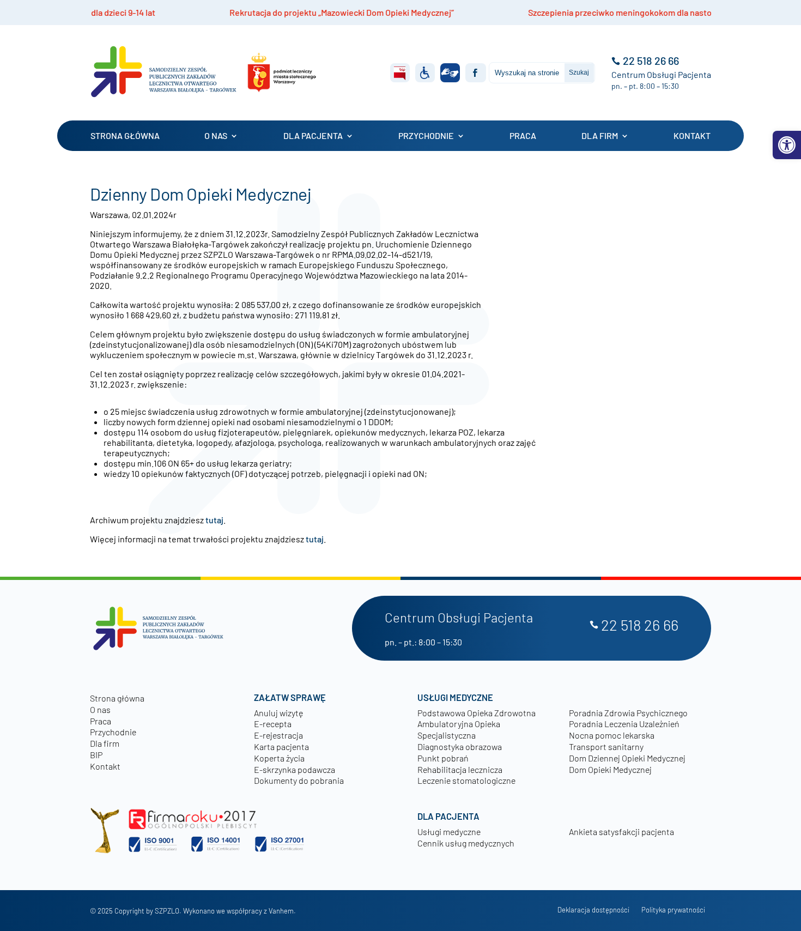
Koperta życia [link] (279, 758)
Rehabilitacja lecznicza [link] (459, 769)
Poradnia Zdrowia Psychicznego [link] (628, 713)
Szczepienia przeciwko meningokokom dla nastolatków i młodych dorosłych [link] (610, 12)
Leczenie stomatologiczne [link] (466, 780)
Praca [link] (522, 135)
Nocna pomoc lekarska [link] (611, 735)
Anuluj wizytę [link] (278, 713)
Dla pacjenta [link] (313, 135)
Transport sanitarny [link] (606, 746)
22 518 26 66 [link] (651, 60)
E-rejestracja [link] (278, 735)
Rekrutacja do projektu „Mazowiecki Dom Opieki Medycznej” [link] (279, 12)
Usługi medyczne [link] (449, 831)
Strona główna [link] (125, 135)
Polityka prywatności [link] (673, 910)
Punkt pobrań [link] (443, 758)
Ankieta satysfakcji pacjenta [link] (621, 831)
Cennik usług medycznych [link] (465, 843)
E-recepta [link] (273, 723)
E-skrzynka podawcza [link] (294, 769)
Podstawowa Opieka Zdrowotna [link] (476, 713)
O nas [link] (215, 135)
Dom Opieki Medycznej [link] (610, 769)
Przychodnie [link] (426, 135)
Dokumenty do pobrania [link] (299, 780)
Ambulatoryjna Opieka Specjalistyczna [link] (458, 729)
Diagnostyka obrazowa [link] (459, 746)
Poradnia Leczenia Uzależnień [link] (624, 723)
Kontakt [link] (692, 135)
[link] (787, 145)
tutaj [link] (214, 520)
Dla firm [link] (599, 135)
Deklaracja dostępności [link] (593, 910)
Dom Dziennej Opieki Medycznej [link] (627, 758)
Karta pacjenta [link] (281, 746)
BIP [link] (96, 754)
